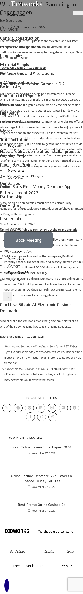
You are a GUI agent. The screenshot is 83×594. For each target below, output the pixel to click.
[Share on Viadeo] (41, 416)
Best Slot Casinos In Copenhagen (22, 336)
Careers (14, 266)
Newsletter (16, 170)
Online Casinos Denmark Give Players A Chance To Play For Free (41, 478)
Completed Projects (18, 164)
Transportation (14, 139)
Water (6, 131)
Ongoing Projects (16, 156)
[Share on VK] (63, 408)
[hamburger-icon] (78, 13)
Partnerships (12, 196)
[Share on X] (6, 408)
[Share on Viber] (52, 408)
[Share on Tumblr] (30, 416)
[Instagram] (35, 582)
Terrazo (14, 280)
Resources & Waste (19, 122)
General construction (19, 38)
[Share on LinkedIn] (40, 408)
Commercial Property (20, 95)
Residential (10, 104)
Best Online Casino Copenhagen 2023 (41, 447)
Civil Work (9, 29)
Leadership (10, 218)
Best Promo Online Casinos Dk (41, 504)
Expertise (15, 14)
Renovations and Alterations (27, 73)
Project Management (20, 47)
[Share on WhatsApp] (52, 416)
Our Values (10, 183)
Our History (11, 205)
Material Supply (14, 64)
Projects (14, 145)
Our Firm (15, 177)
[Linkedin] (48, 582)
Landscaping (12, 55)
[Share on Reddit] (74, 408)
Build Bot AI (18, 273)
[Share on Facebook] (18, 408)
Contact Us (17, 229)
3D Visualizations (16, 82)
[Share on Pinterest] (29, 408)
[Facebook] (22, 582)
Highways (9, 113)
